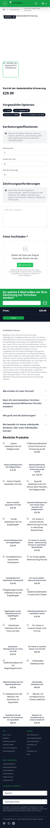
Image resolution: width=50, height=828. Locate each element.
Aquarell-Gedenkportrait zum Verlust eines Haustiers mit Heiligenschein (37, 506)
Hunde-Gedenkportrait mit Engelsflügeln (13, 541)
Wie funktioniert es (33, 735)
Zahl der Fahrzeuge (10, 170)
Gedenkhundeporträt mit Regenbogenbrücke (13, 683)
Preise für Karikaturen (10, 748)
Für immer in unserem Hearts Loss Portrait (37, 647)
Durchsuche (26, 265)
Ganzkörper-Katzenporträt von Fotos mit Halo (13, 648)
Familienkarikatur (8, 770)
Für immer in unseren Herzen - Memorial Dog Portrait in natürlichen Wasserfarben (37, 543)
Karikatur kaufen (8, 745)
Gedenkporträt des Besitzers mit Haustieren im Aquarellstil (13, 717)
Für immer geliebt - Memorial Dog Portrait (37, 579)
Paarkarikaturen (8, 774)
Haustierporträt (8, 780)
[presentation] (25, 261)
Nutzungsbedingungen (34, 738)
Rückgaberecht (32, 745)
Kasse (13, 318)
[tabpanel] (25, 36)
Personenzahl (8, 148)
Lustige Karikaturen (9, 764)
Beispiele (6, 738)
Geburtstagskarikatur (10, 767)
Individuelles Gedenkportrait (37, 683)
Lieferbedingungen (33, 741)
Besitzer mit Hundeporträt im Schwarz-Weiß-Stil (37, 717)
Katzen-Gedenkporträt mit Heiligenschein (13, 466)
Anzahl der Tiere (9, 159)
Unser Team (7, 735)
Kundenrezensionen (9, 741)
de (43, 3)
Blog (28, 754)
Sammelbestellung (9, 751)
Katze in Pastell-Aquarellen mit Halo (13, 503)
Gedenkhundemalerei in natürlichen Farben (37, 612)
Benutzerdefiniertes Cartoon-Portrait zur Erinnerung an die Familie (37, 468)
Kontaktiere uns (32, 751)
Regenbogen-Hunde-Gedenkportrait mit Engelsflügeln (13, 613)
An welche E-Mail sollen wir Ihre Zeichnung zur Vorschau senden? (25, 295)
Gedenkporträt (14, 9)
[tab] (10, 69)
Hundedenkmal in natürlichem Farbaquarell (13, 579)
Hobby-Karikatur (8, 777)
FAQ (28, 748)
